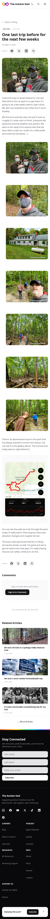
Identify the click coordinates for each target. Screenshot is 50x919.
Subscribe (9, 777)
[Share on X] (19, 51)
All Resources (8, 856)
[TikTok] (33, 810)
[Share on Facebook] (12, 51)
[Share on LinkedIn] (26, 51)
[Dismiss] (43, 911)
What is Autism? (9, 837)
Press (28, 863)
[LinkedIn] (41, 810)
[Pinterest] (5, 817)
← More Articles (25, 721)
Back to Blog (11, 22)
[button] (25, 75)
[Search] (39, 4)
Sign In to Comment (17, 592)
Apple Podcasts (32, 829)
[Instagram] (5, 810)
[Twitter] (26, 810)
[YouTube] (19, 810)
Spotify (29, 837)
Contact (29, 877)
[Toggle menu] (45, 4)
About (28, 856)
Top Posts (6, 844)
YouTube (29, 844)
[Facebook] (12, 810)
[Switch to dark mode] (33, 4)
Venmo (5, 897)
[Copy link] (33, 51)
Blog (4, 829)
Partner (29, 870)
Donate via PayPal (9, 890)
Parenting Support (10, 863)
